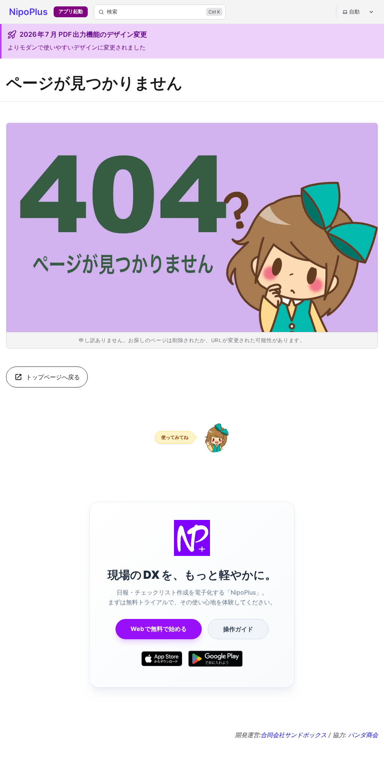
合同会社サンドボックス (294, 735)
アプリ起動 (70, 11)
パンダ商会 (363, 735)
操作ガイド (238, 629)
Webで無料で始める (158, 628)
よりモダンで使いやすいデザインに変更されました (77, 47)
